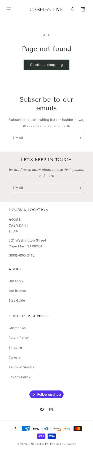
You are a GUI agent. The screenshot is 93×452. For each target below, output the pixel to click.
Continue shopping (46, 65)
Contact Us (17, 328)
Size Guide (17, 300)
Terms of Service (22, 367)
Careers (15, 357)
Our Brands (17, 290)
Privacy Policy (19, 377)
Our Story (16, 281)
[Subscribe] (79, 138)
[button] (8, 9)
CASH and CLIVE (39, 443)
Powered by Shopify (63, 443)
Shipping (15, 347)
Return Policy (19, 337)
